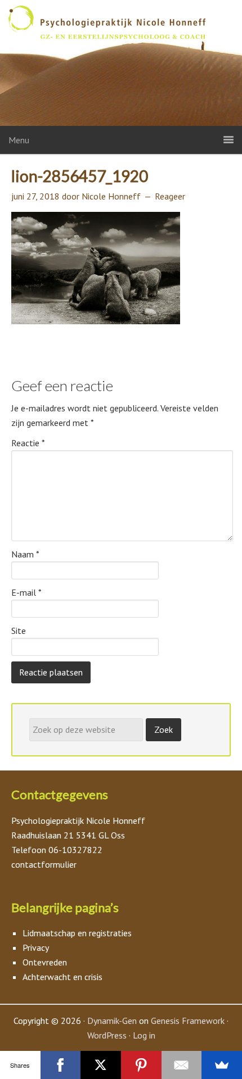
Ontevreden (45, 962)
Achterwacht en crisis (62, 976)
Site (18, 630)
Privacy (36, 947)
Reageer (170, 196)
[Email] (182, 1065)
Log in (144, 1035)
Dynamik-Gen (112, 1020)
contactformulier (44, 864)
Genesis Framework (188, 1020)
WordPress (107, 1035)
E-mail (26, 592)
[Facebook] (61, 1065)
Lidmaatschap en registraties (77, 933)
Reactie (28, 442)
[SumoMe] (221, 1065)
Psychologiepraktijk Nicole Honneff (121, 66)
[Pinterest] (141, 1065)
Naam (25, 554)
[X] (100, 1065)
